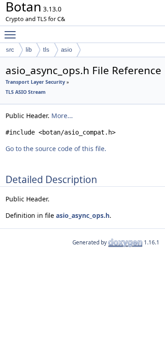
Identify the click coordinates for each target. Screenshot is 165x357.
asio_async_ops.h (83, 215)
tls (46, 49)
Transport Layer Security (35, 82)
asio (66, 49)
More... (62, 115)
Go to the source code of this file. (56, 148)
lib (29, 49)
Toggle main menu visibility (12, 34)
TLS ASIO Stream (25, 92)
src (10, 49)
